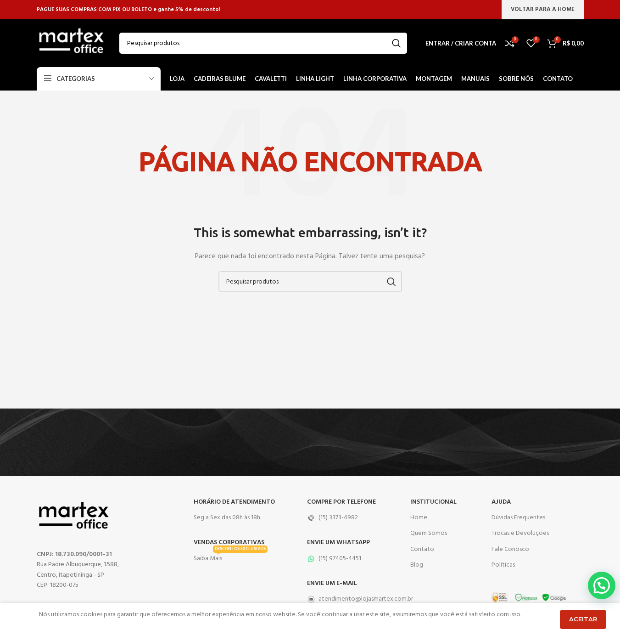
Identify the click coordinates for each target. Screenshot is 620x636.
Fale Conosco (510, 549)
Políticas (503, 565)
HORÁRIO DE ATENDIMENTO (234, 502)
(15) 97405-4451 (339, 558)
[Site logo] (71, 43)
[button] (601, 585)
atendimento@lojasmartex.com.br (354, 599)
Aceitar (583, 619)
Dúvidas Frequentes (518, 517)
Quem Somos (428, 533)
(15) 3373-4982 (338, 517)
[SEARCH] (396, 43)
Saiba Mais (230, 557)
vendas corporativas (229, 542)
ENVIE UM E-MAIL (332, 583)
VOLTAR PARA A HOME (543, 9)
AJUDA (501, 502)
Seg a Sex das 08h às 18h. (227, 517)
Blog (416, 565)
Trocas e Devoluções (520, 533)
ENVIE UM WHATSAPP (338, 542)
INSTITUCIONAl (433, 502)
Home (418, 517)
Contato (422, 549)
